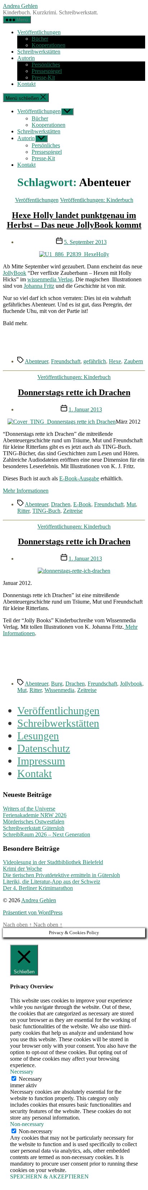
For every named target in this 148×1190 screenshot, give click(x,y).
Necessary (30, 1079)
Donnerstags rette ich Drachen (74, 392)
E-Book (82, 504)
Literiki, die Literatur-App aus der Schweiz (51, 881)
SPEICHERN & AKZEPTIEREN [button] (49, 1176)
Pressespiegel (47, 71)
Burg (57, 684)
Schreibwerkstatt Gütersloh (33, 828)
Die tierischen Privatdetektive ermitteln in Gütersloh (61, 875)
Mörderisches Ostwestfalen (33, 821)
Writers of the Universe (29, 809)
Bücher (40, 39)
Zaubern (133, 361)
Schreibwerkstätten (38, 52)
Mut (131, 504)
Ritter (23, 511)
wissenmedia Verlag (50, 279)
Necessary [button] (21, 1072)
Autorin (26, 58)
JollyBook (14, 273)
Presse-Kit (43, 77)
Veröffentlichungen (39, 32)
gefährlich (94, 361)
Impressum (41, 761)
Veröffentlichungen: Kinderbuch (96, 200)
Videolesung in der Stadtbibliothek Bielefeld (53, 862)
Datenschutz (43, 748)
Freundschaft (65, 361)
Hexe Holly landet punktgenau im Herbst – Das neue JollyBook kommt (74, 220)
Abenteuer (36, 361)
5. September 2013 (85, 242)
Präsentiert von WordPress (33, 912)
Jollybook (131, 684)
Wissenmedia (59, 690)
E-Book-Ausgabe (79, 478)
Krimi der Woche (22, 869)
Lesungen (38, 736)
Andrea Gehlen (20, 6)
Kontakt (26, 84)
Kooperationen (48, 45)
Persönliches (46, 64)
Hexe (115, 361)
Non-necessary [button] (27, 1124)
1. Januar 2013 (85, 409)
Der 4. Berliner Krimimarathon (38, 888)
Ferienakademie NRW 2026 (34, 815)
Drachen (60, 504)
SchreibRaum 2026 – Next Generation (46, 834)
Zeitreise (73, 511)
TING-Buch (46, 511)
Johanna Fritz (39, 286)
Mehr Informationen (25, 491)
